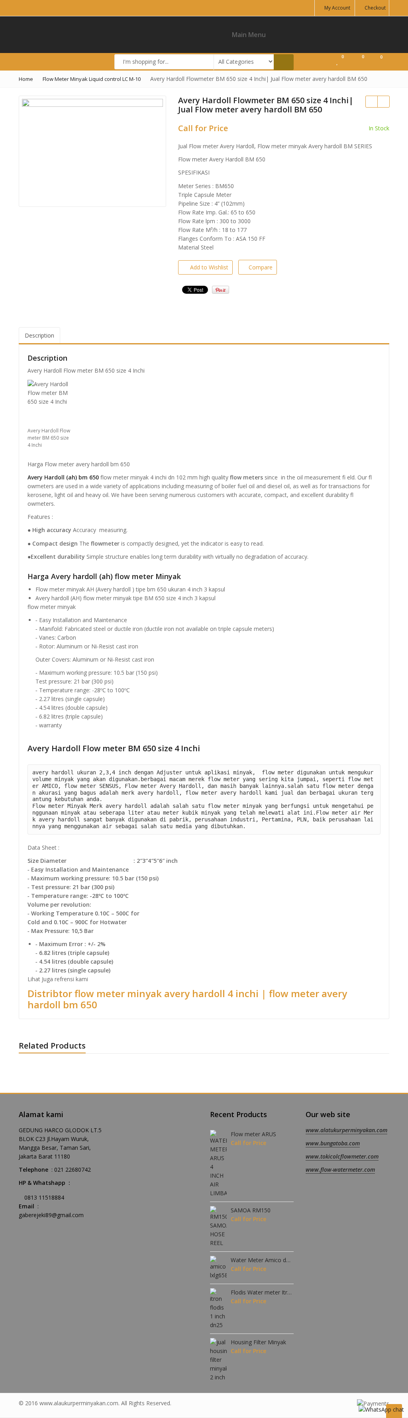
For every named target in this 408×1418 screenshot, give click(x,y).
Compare (261, 267)
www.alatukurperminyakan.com (346, 1130)
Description (39, 335)
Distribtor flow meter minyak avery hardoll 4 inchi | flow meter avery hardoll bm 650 (187, 999)
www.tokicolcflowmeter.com (342, 1156)
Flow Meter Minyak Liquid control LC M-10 (92, 78)
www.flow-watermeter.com (340, 1169)
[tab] (39, 335)
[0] (338, 61)
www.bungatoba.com (333, 1143)
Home (26, 78)
